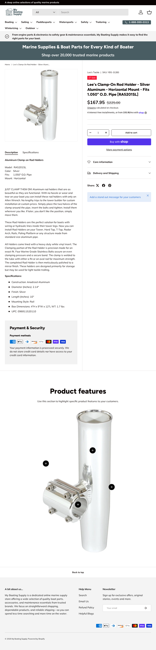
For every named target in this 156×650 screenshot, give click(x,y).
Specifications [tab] (31, 152)
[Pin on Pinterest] (110, 185)
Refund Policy (86, 607)
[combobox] (80, 12)
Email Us (84, 601)
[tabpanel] (41, 235)
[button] (149, 12)
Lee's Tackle (93, 72)
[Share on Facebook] (104, 185)
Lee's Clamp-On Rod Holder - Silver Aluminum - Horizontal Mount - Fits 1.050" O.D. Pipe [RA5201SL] (31, 64)
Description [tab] (11, 152)
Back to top (78, 572)
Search (83, 595)
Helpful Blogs (86, 613)
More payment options (119, 149)
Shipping (91, 107)
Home (7, 64)
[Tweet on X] (97, 185)
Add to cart (131, 132)
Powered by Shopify (36, 639)
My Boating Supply (19, 639)
